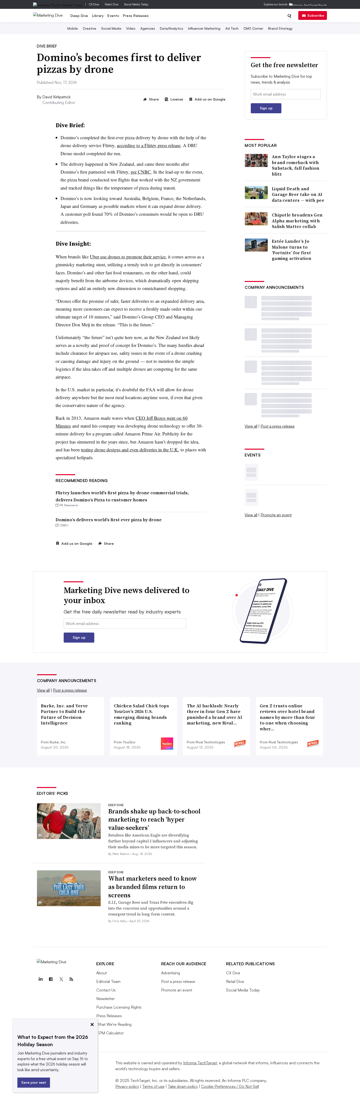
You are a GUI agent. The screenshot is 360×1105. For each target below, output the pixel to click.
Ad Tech (232, 28)
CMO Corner (253, 28)
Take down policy (183, 1086)
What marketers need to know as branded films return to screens (152, 887)
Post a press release (278, 426)
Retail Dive (111, 4)
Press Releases (136, 15)
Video (130, 28)
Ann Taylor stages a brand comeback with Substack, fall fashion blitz (296, 165)
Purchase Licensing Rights (119, 1007)
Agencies (147, 28)
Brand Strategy (280, 28)
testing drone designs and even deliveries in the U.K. (130, 449)
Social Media (111, 28)
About (101, 972)
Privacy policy (127, 1086)
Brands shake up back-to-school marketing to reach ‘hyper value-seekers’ (154, 819)
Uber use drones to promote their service (128, 257)
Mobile (72, 28)
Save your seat (33, 1082)
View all (251, 426)
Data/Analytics (171, 28)
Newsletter (105, 998)
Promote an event (276, 514)
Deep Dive (79, 15)
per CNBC (141, 172)
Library (98, 15)
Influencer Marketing (204, 28)
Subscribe (315, 15)
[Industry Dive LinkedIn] (41, 979)
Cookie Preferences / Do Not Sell (230, 1086)
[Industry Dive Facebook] (51, 979)
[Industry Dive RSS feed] (71, 979)
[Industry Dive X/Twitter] (61, 979)
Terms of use (153, 1086)
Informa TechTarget (200, 1062)
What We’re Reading (114, 1024)
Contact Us (106, 990)
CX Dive (94, 4)
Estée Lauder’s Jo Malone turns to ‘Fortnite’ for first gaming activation (291, 249)
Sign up (266, 108)
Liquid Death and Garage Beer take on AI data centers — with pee (298, 194)
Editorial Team (108, 981)
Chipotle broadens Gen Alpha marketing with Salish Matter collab (297, 220)
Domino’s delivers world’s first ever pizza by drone (109, 520)
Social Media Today (136, 4)
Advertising (170, 972)
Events (113, 15)
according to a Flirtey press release (148, 145)
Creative (89, 28)
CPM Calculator (110, 1032)
